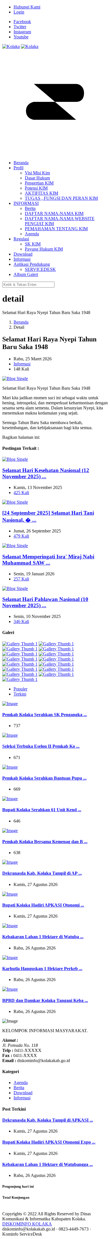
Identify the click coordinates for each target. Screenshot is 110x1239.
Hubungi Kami (27, 7)
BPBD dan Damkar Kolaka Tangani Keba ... (45, 1000)
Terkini (20, 694)
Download (23, 1092)
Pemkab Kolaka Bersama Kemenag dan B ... (44, 841)
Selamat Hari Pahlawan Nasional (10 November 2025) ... (45, 602)
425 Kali (21, 492)
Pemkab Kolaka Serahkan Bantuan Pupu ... (44, 778)
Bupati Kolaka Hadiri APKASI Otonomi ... (43, 905)
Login (19, 12)
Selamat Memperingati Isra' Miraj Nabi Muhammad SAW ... (48, 560)
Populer (20, 689)
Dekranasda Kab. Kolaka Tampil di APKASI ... (47, 1120)
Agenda (21, 1082)
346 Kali (21, 621)
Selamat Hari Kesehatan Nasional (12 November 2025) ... (45, 473)
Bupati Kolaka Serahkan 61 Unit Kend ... (41, 809)
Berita (19, 1087)
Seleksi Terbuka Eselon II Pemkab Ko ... (41, 746)
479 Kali (21, 536)
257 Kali (21, 578)
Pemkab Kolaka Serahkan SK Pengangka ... (44, 714)
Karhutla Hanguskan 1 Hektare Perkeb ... (42, 968)
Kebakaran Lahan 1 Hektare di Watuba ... (42, 936)
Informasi (22, 363)
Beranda (21, 322)
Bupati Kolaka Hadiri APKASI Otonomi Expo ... (48, 1142)
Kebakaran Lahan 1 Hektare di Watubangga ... (47, 1164)
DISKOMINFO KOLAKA (27, 1224)
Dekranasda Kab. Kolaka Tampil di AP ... (42, 873)
